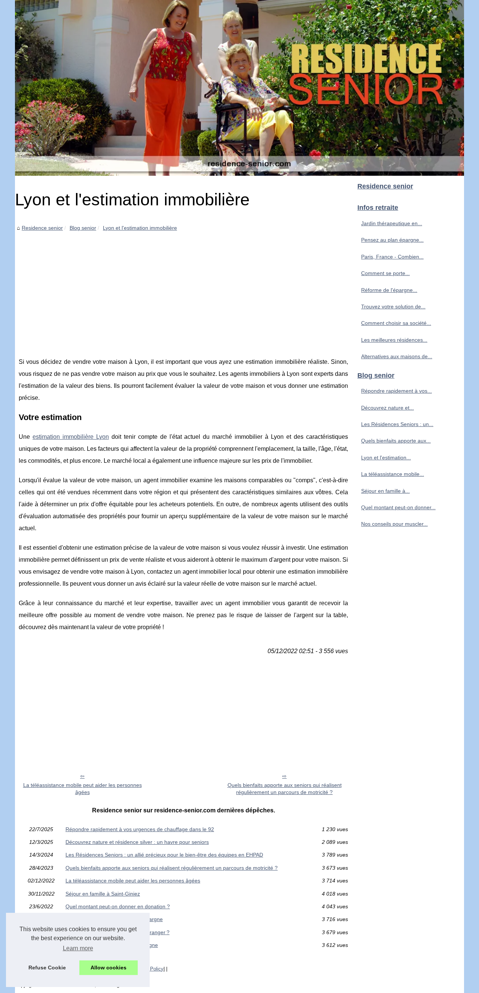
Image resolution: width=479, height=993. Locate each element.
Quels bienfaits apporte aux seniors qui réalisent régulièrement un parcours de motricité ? (285, 788)
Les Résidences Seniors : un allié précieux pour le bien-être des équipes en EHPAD (164, 854)
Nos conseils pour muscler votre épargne (114, 919)
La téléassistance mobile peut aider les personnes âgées (82, 788)
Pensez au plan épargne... (392, 240)
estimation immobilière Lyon (71, 437)
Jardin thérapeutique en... (391, 223)
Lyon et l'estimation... (386, 458)
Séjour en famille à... (385, 491)
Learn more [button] (78, 948)
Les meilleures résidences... (394, 340)
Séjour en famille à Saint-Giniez (102, 893)
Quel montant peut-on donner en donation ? (117, 906)
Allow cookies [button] (108, 968)
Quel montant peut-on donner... (398, 507)
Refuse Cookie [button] (47, 968)
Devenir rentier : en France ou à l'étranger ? (117, 932)
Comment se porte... (385, 273)
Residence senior (42, 228)
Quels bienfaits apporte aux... (396, 441)
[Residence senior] (239, 88)
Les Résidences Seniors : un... (397, 424)
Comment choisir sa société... (396, 323)
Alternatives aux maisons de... (396, 356)
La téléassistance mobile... (392, 474)
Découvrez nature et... (387, 408)
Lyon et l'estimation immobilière (140, 228)
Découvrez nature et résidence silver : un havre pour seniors (137, 842)
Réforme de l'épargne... (389, 290)
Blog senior (83, 228)
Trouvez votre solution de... (393, 307)
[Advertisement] (183, 288)
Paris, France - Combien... (392, 257)
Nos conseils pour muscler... (394, 524)
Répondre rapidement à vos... (396, 391)
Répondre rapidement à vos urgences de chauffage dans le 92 (139, 829)
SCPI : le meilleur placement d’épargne (111, 945)
